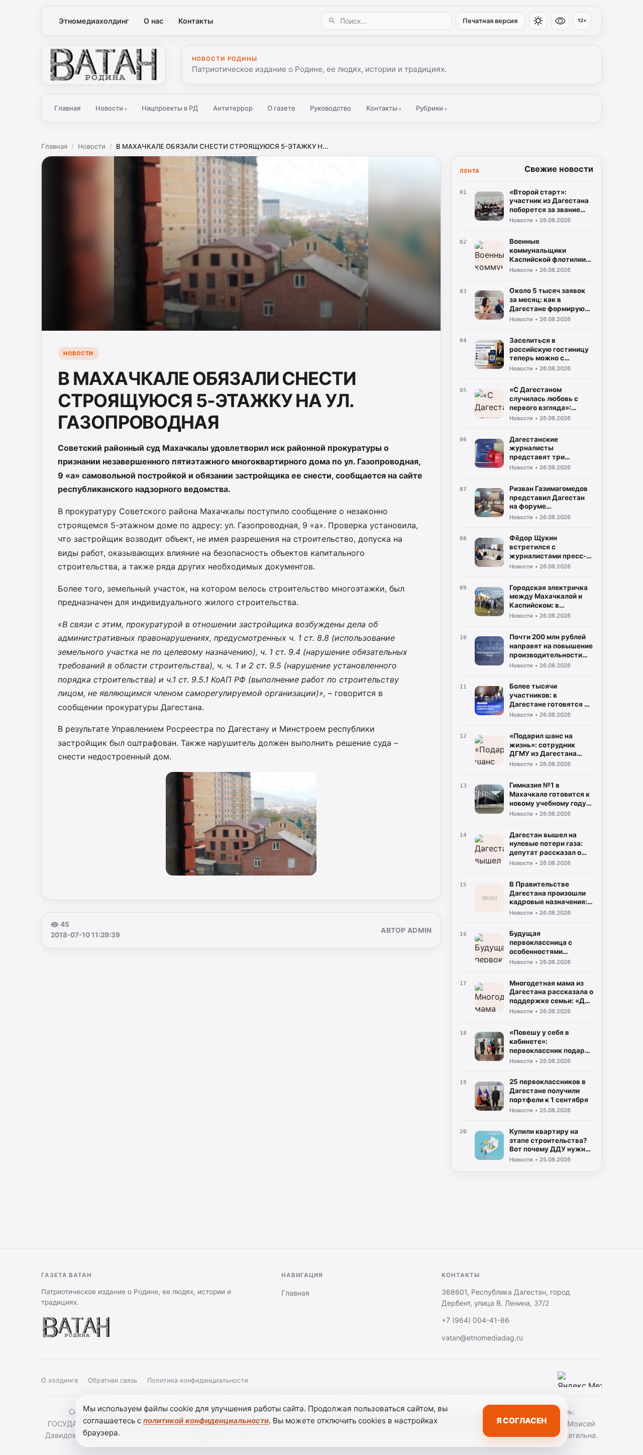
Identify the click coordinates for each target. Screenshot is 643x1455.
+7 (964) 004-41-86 (475, 1320)
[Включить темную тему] (538, 21)
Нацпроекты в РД (170, 108)
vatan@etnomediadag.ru (482, 1337)
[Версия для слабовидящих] (560, 21)
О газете (281, 108)
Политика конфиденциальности (197, 1380)
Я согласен (521, 1420)
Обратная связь (112, 1380)
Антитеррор (233, 108)
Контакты (195, 21)
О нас (153, 21)
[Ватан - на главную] (103, 65)
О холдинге (59, 1380)
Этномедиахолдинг (94, 21)
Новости (111, 108)
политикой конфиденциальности (206, 1420)
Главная (67, 108)
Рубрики (431, 108)
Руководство (330, 108)
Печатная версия (490, 21)
